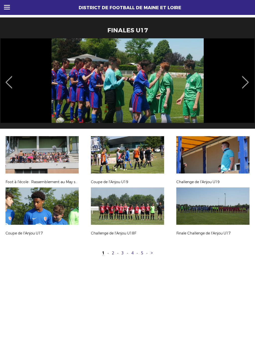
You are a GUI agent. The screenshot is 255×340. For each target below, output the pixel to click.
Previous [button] (8, 79)
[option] (127, 85)
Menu (6, 7)
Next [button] (245, 79)
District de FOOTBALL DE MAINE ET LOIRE (130, 7)
